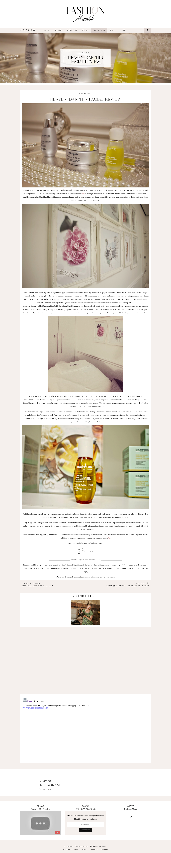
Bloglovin (66, 849)
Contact (93, 849)
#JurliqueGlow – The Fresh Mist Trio (127, 584)
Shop (112, 30)
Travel (85, 30)
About (76, 849)
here (83, 193)
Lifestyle (72, 30)
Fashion (46, 30)
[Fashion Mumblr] (85, 13)
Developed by (98, 846)
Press (84, 849)
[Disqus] (85, 658)
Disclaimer (104, 849)
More (124, 30)
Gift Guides (99, 30)
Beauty (58, 30)
